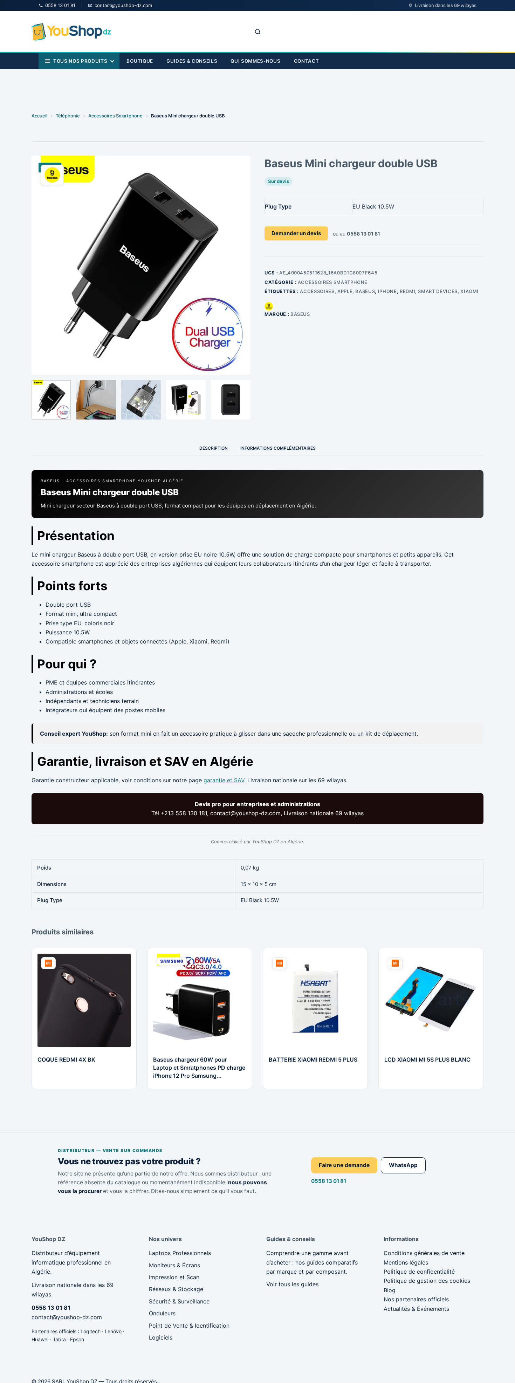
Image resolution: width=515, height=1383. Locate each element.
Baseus (300, 314)
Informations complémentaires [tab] (278, 448)
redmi (407, 291)
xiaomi (469, 291)
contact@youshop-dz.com (67, 1317)
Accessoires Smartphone (333, 282)
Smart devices (437, 291)
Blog (390, 1290)
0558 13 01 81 (328, 1181)
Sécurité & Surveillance (179, 1301)
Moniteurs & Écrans (174, 1265)
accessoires (317, 291)
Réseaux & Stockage (176, 1289)
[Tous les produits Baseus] (269, 306)
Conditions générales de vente (424, 1252)
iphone (387, 291)
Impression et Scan (174, 1277)
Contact (306, 61)
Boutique (139, 61)
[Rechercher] (257, 31)
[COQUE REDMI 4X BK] (84, 1000)
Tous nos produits (80, 61)
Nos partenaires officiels (416, 1299)
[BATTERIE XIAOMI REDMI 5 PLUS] (315, 1000)
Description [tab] (213, 448)
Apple (344, 291)
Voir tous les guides (292, 1284)
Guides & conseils (191, 61)
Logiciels (160, 1337)
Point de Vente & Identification (189, 1325)
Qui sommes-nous (255, 61)
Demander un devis (296, 233)
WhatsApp (403, 1165)
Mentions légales (406, 1262)
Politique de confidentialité (419, 1271)
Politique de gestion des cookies (427, 1280)
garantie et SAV (224, 780)
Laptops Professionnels (180, 1252)
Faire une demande (344, 1165)
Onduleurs (162, 1313)
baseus (365, 291)
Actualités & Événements (416, 1308)
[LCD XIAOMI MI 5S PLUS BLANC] (431, 1000)
